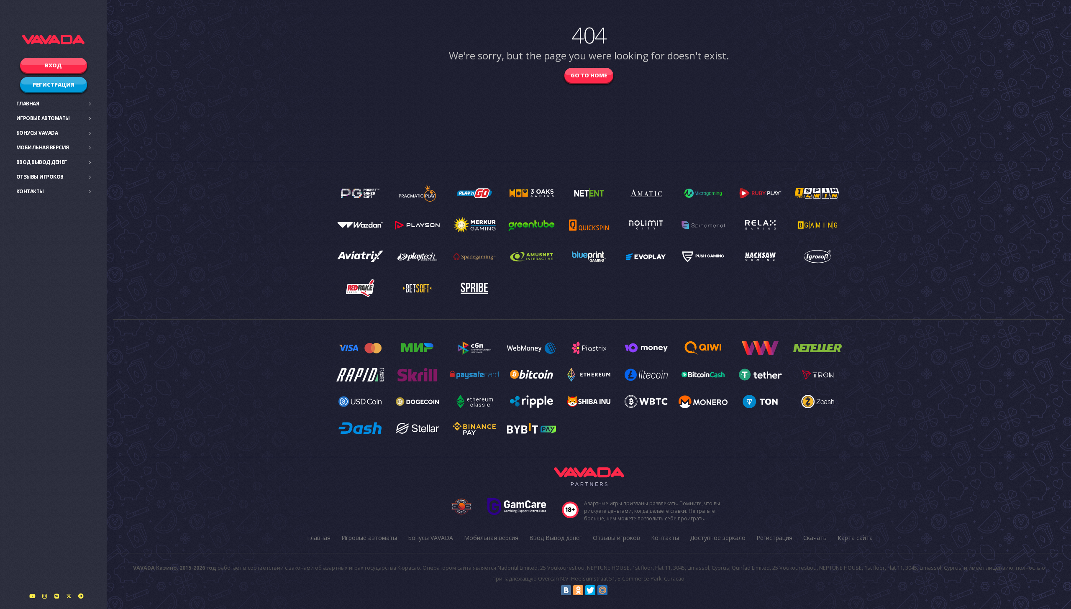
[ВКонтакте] (566, 590)
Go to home (589, 75)
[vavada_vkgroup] (56, 596)
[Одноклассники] (578, 590)
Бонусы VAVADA (37, 132)
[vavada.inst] (44, 596)
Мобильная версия (42, 147)
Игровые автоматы (43, 118)
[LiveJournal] (615, 590)
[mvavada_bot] (81, 596)
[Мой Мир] (602, 590)
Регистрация (53, 84)
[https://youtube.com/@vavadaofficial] (32, 596)
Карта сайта (855, 538)
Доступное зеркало (718, 538)
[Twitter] (590, 590)
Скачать (815, 538)
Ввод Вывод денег (41, 162)
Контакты (30, 191)
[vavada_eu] (68, 596)
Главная (27, 103)
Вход (53, 65)
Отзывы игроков (40, 176)
